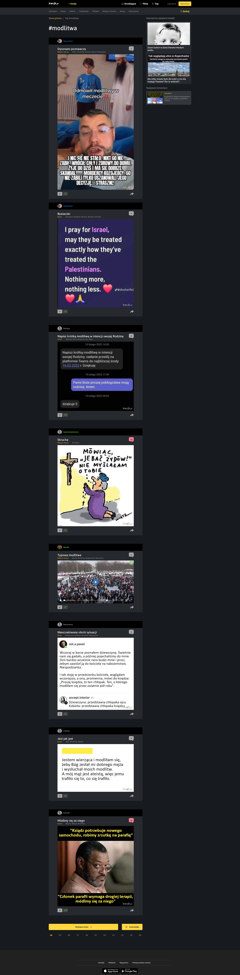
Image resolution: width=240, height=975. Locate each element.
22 (122, 935)
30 (51, 935)
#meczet (88, 52)
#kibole (74, 558)
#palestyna (69, 217)
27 (78, 935)
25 (95, 935)
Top (156, 3)
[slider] (81, 600)
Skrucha (63, 439)
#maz (68, 742)
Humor (63, 11)
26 (87, 935)
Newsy (122, 11)
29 (60, 935)
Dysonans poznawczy (72, 49)
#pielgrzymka (90, 558)
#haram (94, 52)
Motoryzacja (133, 11)
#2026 (91, 339)
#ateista (80, 742)
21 (131, 935)
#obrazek (69, 339)
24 (104, 935)
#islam (74, 52)
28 (69, 935)
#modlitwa (80, 52)
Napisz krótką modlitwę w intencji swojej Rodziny (91, 336)
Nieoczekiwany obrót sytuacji (77, 632)
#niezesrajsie (101, 52)
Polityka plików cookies (141, 963)
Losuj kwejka (134, 927)
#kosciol (68, 824)
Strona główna (55, 18)
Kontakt (101, 963)
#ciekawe (78, 635)
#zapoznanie (93, 635)
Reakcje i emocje (109, 11)
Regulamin (124, 963)
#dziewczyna (69, 635)
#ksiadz (74, 824)
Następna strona (82, 927)
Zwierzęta (53, 11)
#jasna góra (99, 558)
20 (140, 935)
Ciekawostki (84, 11)
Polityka (95, 11)
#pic (86, 339)
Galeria (72, 11)
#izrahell (98, 217)
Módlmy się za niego (71, 820)
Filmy (145, 3)
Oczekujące (130, 3)
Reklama (112, 963)
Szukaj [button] (186, 11)
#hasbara (91, 217)
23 (113, 935)
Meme (60, 635)
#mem (75, 339)
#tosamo (84, 217)
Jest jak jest (65, 738)
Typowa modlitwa (69, 555)
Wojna (60, 217)
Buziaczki (64, 213)
